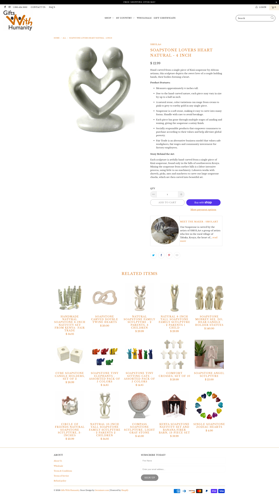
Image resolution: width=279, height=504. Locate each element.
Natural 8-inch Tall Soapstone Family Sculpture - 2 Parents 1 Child (174, 297)
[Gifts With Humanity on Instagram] (9, 7)
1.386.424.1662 (20, 7)
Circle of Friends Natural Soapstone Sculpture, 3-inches (70, 405)
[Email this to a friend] (177, 255)
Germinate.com (102, 490)
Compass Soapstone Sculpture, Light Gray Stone (139, 405)
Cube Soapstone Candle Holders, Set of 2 (70, 354)
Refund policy (60, 481)
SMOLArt (155, 44)
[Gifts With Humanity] (24, 21)
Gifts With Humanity (70, 490)
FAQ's (52, 7)
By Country (124, 18)
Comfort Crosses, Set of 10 (174, 354)
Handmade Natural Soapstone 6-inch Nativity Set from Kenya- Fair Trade (70, 297)
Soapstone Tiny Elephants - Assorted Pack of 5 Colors (105, 354)
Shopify (124, 490)
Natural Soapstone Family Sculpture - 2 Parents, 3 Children (139, 297)
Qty (152, 188)
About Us (58, 461)
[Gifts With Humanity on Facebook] (5, 7)
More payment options (203, 209)
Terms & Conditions (63, 471)
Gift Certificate (165, 18)
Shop (108, 18)
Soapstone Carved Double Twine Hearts (105, 297)
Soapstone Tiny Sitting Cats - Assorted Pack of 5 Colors (139, 354)
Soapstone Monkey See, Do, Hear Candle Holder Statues (209, 297)
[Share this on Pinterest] (169, 255)
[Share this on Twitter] (153, 255)
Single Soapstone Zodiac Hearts (209, 405)
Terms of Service (61, 476)
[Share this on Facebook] (161, 255)
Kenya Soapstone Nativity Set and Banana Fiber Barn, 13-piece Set (174, 405)
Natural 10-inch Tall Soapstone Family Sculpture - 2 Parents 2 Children (105, 405)
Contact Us (38, 7)
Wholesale (144, 18)
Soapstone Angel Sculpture (209, 354)
